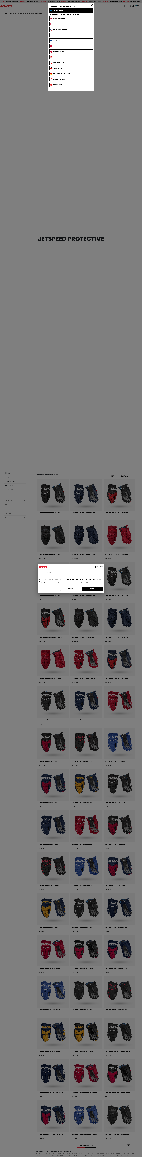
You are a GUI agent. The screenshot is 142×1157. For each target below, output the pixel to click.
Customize (70, 588)
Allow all (92, 588)
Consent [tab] (49, 572)
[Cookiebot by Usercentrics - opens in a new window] (96, 567)
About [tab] (93, 572)
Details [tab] (71, 572)
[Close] (91, 5)
